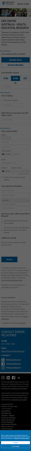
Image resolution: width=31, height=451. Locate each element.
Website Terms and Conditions (22, 438)
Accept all (15, 442)
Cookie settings (15, 446)
